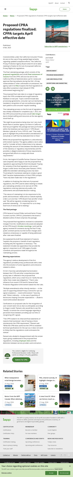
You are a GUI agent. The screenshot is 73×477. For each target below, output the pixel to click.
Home (5, 16)
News (12, 16)
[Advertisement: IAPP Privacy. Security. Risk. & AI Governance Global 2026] (58, 131)
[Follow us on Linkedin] (61, 455)
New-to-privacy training (10, 445)
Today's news (52, 442)
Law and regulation (54, 79)
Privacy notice (52, 462)
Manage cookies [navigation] (39, 462)
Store (65, 9)
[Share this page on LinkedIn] (47, 89)
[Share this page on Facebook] (53, 89)
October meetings (25, 226)
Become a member (31, 430)
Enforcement (52, 71)
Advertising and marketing (57, 83)
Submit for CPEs (21, 360)
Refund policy (65, 462)
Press (35, 455)
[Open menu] (5, 9)
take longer (36, 114)
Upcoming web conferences (34, 445)
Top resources (52, 445)
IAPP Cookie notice (25, 462)
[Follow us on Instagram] (69, 455)
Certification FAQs (8, 433)
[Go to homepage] (33, 9)
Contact (62, 3)
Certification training (9, 442)
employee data (25, 341)
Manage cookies (7, 473)
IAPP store (44, 455)
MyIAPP (50, 3)
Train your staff (7, 449)
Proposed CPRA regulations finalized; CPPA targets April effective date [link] (42, 16)
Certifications (7, 430)
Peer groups (51, 433)
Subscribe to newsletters (55, 449)
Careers (53, 455)
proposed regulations (11, 74)
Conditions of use (9, 462)
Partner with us (26, 455)
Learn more (58, 469)
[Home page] (7, 419)
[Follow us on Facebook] (65, 455)
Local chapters (52, 430)
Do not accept (64, 473)
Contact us (6, 455)
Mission (15, 455)
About (57, 3)
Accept (51, 473)
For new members (31, 433)
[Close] (70, 466)
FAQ (17, 86)
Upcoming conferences (32, 442)
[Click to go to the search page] (69, 3)
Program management (55, 75)
